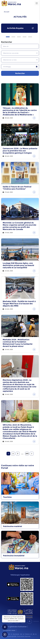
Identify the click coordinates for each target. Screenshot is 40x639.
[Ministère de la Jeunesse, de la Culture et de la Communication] (20, 614)
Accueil (6, 12)
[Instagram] (29, 621)
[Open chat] (5, 627)
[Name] (37, 3)
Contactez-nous (9, 630)
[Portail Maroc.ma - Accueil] (18, 567)
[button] (8, 36)
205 (27, 454)
